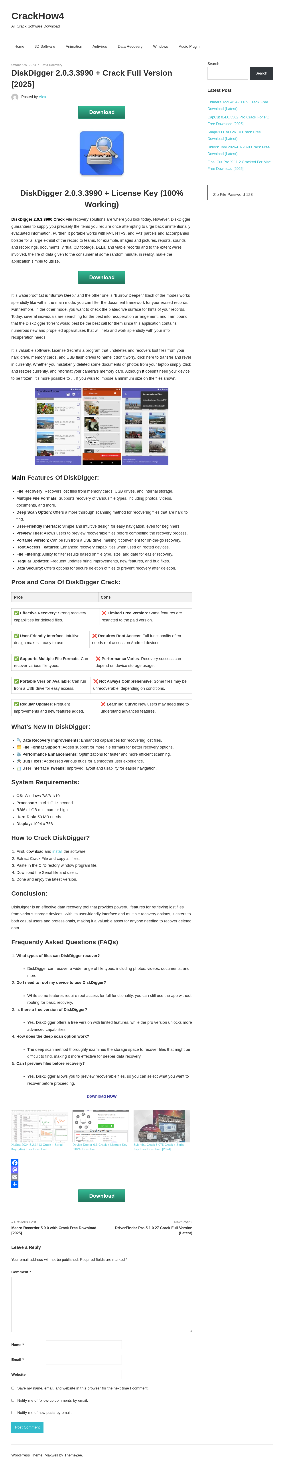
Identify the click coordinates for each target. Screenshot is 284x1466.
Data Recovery (130, 46)
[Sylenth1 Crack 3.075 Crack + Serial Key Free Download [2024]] (162, 1126)
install (57, 851)
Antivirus (100, 46)
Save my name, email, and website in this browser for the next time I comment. (83, 1388)
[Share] (101, 1184)
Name (17, 1345)
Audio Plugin (189, 46)
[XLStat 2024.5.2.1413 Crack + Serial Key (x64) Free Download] (39, 1126)
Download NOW (102, 1096)
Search (213, 64)
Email (17, 1360)
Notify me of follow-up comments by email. (52, 1400)
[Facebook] (101, 1162)
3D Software (45, 46)
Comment (21, 1272)
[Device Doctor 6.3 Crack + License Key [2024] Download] (101, 1126)
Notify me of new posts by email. (44, 1413)
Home (19, 46)
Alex (42, 97)
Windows (160, 46)
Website (18, 1374)
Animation (74, 46)
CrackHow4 (37, 15)
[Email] (101, 1177)
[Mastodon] (101, 1169)
